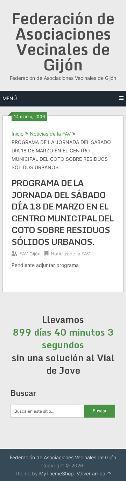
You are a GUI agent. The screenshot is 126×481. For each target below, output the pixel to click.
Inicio (17, 134)
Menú (9, 98)
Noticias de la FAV (50, 134)
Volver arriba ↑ (94, 473)
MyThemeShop (56, 473)
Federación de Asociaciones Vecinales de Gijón (63, 41)
